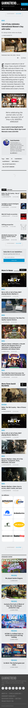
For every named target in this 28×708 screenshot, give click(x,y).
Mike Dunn (15, 580)
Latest (4, 189)
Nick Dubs (5, 226)
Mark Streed (14, 610)
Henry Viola (6, 351)
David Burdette (7, 35)
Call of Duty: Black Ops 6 (8, 164)
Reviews (4, 404)
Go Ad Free (18, 13)
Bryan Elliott (6, 216)
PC (11, 158)
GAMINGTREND (9, 706)
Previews (14, 575)
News (3, 20)
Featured (9, 189)
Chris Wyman (6, 377)
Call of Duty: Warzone (8, 166)
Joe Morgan (6, 239)
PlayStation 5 (5, 161)
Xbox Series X (15, 161)
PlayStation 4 (18, 158)
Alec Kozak (6, 207)
